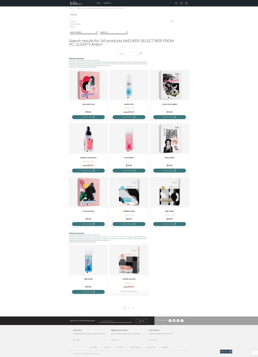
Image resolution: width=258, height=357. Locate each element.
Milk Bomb (88, 279)
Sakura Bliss (169, 158)
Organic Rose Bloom (88, 158)
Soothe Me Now (129, 279)
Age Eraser (169, 211)
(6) (132, 215)
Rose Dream (129, 158)
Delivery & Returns (135, 347)
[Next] (133, 308)
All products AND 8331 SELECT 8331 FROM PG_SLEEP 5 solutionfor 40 (89, 65)
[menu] (103, 3)
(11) (133, 108)
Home (72, 8)
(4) (133, 282)
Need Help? (165, 347)
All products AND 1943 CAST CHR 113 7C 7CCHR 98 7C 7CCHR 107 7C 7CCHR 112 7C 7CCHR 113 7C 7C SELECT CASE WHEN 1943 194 (107, 62)
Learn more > (77, 339)
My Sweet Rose (88, 104)
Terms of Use (120, 347)
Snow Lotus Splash (169, 104)
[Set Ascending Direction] (140, 53)
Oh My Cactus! (88, 211)
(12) (92, 161)
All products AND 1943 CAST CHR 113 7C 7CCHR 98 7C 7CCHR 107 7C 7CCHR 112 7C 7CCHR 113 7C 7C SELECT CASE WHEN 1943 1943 (108, 64)
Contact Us (107, 347)
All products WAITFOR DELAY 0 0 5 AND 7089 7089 (84, 60)
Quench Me (129, 104)
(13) (173, 215)
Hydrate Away (129, 211)
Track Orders (93, 347)
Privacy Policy (151, 347)
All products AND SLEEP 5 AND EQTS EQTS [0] (83, 67)
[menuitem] (98, 3)
